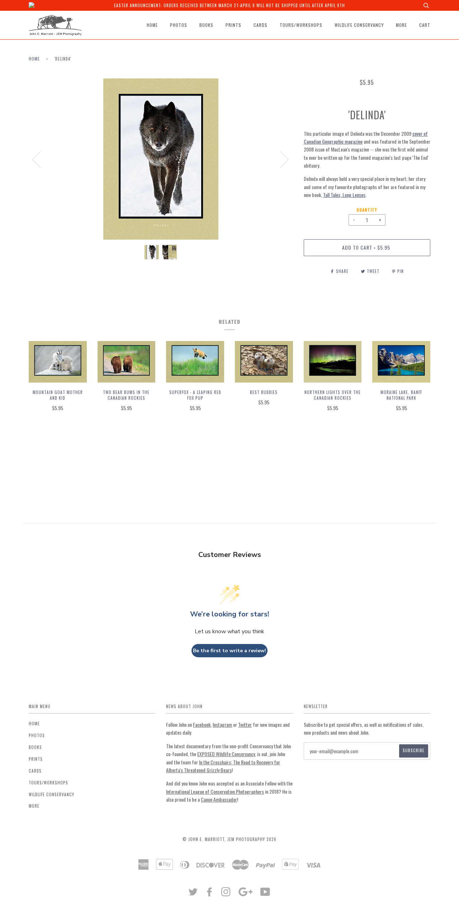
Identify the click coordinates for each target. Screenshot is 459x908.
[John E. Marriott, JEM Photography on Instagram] (226, 894)
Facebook (201, 724)
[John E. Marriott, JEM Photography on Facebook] (209, 894)
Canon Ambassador (219, 799)
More (401, 24)
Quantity (366, 210)
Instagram (222, 724)
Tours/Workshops (301, 24)
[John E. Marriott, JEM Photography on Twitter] (193, 894)
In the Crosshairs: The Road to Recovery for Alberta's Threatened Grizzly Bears (223, 766)
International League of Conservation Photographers (215, 791)
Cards (261, 24)
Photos (178, 24)
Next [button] (280, 159)
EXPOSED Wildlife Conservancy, (226, 754)
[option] (161, 159)
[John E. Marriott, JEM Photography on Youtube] (265, 894)
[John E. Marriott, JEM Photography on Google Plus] (246, 894)
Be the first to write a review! (229, 650)
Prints (233, 24)
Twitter (245, 724)
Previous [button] (41, 159)
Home (152, 24)
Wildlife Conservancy (359, 24)
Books (206, 24)
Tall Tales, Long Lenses (344, 194)
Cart (424, 24)
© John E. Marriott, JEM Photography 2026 (229, 839)
